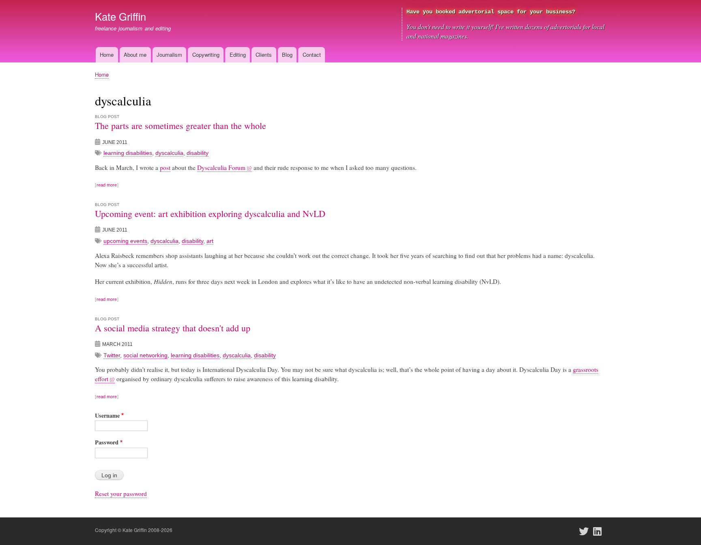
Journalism (169, 54)
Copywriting (205, 54)
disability (198, 153)
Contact (312, 54)
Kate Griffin (120, 16)
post (165, 167)
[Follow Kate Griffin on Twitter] (586, 531)
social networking (145, 355)
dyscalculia (169, 153)
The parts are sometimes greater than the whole (180, 125)
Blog (287, 54)
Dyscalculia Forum (221, 167)
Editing (238, 54)
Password (106, 442)
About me (135, 54)
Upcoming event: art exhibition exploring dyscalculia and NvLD (210, 213)
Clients (264, 54)
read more (107, 184)
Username (107, 415)
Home (107, 54)
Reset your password (121, 493)
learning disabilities (127, 153)
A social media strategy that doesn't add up (172, 328)
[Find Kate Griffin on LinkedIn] (600, 531)
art (209, 241)
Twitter (111, 355)
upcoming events (125, 241)
